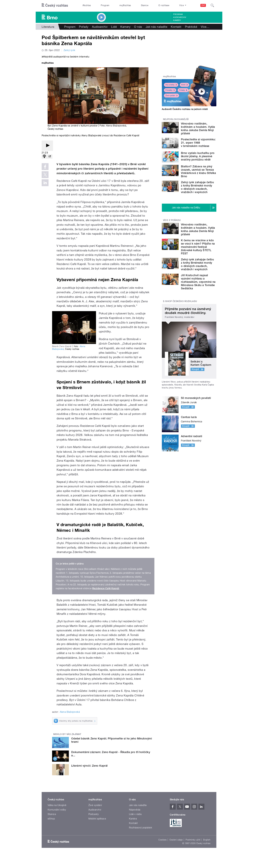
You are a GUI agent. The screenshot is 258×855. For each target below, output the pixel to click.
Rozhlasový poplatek (140, 827)
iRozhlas (87, 5)
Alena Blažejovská (116, 125)
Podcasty (93, 814)
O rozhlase (163, 5)
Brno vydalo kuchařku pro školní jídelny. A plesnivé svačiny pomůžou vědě (198, 156)
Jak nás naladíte (156, 26)
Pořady (83, 26)
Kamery (177, 20)
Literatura (48, 26)
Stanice (144, 5)
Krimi (183, 85)
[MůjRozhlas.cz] (48, 63)
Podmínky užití (193, 840)
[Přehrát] (47, 145)
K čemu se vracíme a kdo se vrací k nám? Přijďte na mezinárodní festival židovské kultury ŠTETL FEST (198, 247)
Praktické (191, 26)
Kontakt (176, 26)
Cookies (162, 840)
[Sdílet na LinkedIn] (45, 182)
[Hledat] (212, 5)
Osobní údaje (176, 840)
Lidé (114, 26)
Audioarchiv (179, 17)
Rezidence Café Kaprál (105, 588)
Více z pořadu (172, 220)
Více (205, 26)
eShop (51, 818)
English (206, 840)
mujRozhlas (125, 5)
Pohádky (168, 90)
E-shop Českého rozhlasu (180, 301)
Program (105, 5)
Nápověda (134, 809)
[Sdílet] (49, 156)
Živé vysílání (170, 96)
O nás (138, 26)
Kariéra (133, 818)
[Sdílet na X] (45, 174)
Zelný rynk (69, 50)
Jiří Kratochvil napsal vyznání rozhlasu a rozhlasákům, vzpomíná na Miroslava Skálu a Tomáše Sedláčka (198, 282)
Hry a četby (170, 85)
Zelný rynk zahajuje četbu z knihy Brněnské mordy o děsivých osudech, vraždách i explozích (197, 187)
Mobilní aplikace (97, 818)
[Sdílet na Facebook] (45, 166)
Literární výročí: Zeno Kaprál (89, 765)
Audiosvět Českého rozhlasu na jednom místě (185, 109)
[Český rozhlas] (55, 5)
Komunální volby (57, 809)
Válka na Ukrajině (57, 805)
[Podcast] (44, 156)
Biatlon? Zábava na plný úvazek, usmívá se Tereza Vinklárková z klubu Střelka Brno (198, 171)
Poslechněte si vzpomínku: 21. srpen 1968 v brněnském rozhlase (198, 143)
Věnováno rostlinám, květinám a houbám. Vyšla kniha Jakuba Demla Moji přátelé (198, 128)
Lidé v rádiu (135, 814)
